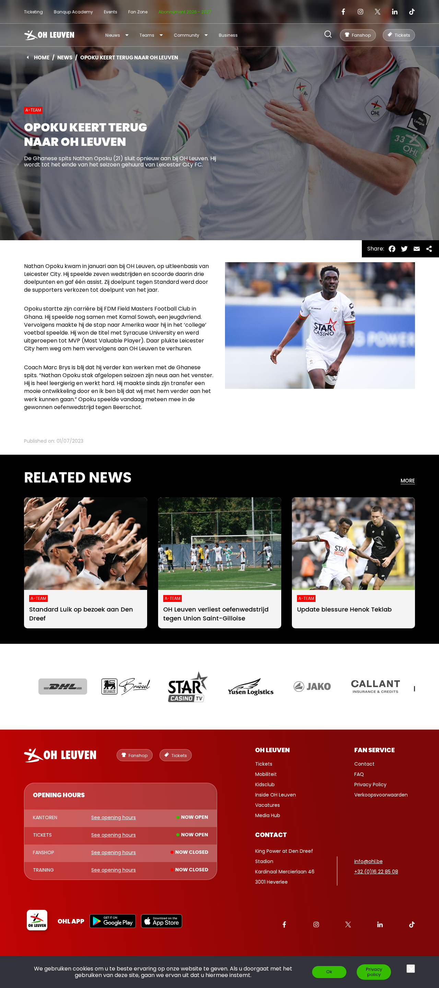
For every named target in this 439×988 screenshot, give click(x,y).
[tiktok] (412, 12)
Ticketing (33, 11)
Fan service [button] (374, 750)
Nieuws (112, 35)
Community (186, 35)
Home (41, 57)
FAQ (359, 774)
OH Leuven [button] (272, 750)
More (408, 481)
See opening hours (113, 818)
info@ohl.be (368, 861)
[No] (410, 968)
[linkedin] (395, 12)
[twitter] (378, 12)
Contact (364, 763)
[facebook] (343, 12)
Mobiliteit (266, 774)
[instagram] (360, 12)
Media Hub (267, 815)
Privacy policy (374, 972)
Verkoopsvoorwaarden (381, 794)
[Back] (27, 57)
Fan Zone (137, 11)
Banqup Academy (73, 11)
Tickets (263, 763)
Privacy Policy (370, 784)
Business (228, 35)
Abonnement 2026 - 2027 (184, 11)
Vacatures (267, 805)
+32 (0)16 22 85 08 (376, 871)
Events (110, 11)
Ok (329, 971)
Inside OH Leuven (275, 794)
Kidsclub (265, 784)
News (64, 57)
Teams (147, 35)
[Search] (328, 35)
